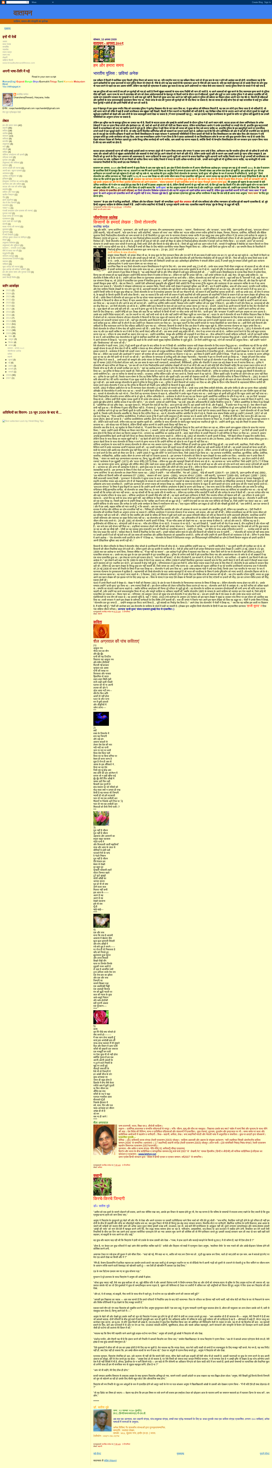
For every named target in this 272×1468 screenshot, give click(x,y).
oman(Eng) (9, 81)
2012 (9, 324)
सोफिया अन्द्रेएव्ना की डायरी (13, 154)
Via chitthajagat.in (11, 86)
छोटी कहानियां (8, 200)
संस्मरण (5, 136)
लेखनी (5, 57)
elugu (53, 81)
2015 (9, 315)
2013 (9, 321)
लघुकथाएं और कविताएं (11, 162)
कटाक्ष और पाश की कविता (13, 186)
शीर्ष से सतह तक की (10, 250)
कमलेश (5, 189)
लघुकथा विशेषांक (9, 242)
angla (28, 81)
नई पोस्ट (97, 1453)
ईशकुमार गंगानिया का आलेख (13, 181)
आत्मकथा (6, 173)
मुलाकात (6, 229)
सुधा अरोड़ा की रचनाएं (11, 266)
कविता (97, 622)
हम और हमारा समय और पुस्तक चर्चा (16, 272)
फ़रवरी (11, 369)
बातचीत (5, 141)
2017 (9, 309)
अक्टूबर (11, 339)
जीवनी (100, 614)
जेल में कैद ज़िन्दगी (10, 202)
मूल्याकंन (6, 232)
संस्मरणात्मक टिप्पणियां (11, 258)
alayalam (79, 81)
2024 (9, 293)
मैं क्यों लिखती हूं (9, 234)
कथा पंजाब (7, 44)
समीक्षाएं (5, 264)
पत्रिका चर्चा (7, 157)
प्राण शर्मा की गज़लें (10, 221)
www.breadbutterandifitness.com (19, 63)
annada (68, 81)
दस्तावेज (6, 205)
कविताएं (5, 138)
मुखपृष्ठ (7, 28)
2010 (9, 330)
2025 (9, 290)
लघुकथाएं (6, 144)
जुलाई (10, 360)
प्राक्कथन (6, 218)
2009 (9, 333)
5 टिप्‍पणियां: (126, 612)
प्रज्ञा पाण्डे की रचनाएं (11, 216)
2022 (9, 299)
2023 (9, 296)
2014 (9, 318)
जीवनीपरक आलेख (105, 217)
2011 (8, 327)
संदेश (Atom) (110, 1460)
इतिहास (5, 178)
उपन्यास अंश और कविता (12, 184)
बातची (5, 224)
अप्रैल (11, 366)
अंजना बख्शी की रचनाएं (12, 168)
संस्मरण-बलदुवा (8, 256)
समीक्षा (5, 152)
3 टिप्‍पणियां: (127, 207)
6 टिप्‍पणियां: (126, 1165)
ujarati (20, 81)
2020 (9, 302)
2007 (9, 378)
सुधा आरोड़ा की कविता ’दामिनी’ (14, 269)
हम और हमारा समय (104, 209)
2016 (9, 312)
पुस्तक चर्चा (7, 213)
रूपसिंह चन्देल (22, 94)
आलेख (5, 133)
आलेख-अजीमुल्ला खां (11, 176)
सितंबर (11, 342)
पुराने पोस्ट (264, 1453)
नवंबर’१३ (6, 208)
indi (5, 84)
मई (9, 363)
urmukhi (44, 81)
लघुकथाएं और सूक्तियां (11, 245)
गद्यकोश (5, 49)
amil (60, 81)
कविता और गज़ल (9, 192)
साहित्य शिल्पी (8, 60)
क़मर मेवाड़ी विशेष (9, 277)
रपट (4, 146)
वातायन (23, 13)
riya (36, 81)
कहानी (97, 1175)
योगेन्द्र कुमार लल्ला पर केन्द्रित (15, 237)
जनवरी (11, 372)
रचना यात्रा (7, 52)
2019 (9, 305)
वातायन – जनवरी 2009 (12, 248)
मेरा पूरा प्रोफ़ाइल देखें (12, 112)
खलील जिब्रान (8, 194)
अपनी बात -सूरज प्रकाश (12, 170)
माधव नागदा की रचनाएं (11, 226)
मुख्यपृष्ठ (180, 1453)
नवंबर (10, 336)
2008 (9, 375)
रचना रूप (6, 55)
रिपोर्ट (5, 240)
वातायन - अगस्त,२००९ (108, 43)
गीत (4, 197)
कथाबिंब (6, 47)
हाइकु (5, 274)
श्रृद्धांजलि (6, 253)
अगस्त (11, 345)
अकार (5, 41)
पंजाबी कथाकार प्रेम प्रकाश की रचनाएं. (18, 210)
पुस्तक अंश (7, 160)
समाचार (5, 261)
